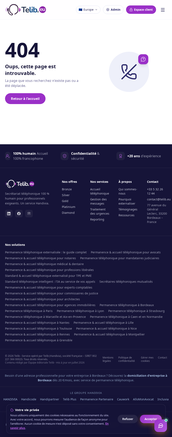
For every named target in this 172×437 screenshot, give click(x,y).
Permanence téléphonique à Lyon (80, 311)
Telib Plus (69, 399)
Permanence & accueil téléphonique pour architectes (42, 299)
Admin (115, 10)
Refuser (127, 419)
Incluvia (163, 399)
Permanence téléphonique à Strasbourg (136, 311)
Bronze (67, 189)
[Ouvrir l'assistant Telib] (160, 425)
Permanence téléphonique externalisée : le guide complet (46, 252)
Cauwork (123, 399)
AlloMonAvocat (143, 399)
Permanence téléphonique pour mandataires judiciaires (119, 258)
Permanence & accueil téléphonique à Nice (106, 328)
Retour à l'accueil (25, 98)
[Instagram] (29, 213)
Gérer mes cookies (147, 359)
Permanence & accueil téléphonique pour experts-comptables (48, 287)
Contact (162, 357)
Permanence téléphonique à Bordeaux (127, 305)
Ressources (126, 215)
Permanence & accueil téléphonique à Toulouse (38, 328)
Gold (65, 201)
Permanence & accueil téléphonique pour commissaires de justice (51, 293)
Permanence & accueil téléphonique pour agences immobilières (50, 305)
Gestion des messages (98, 201)
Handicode (28, 399)
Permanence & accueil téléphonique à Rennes (37, 334)
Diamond (68, 213)
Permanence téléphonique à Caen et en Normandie (126, 317)
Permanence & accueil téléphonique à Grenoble (38, 340)
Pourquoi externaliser (127, 201)
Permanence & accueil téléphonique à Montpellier (109, 334)
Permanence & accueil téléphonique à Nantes (37, 323)
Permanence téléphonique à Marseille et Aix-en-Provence (45, 317)
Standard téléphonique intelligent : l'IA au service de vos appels (50, 282)
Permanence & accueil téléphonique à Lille (104, 323)
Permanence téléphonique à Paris (29, 311)
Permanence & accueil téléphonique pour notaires (40, 258)
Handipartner (49, 399)
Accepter (151, 419)
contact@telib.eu (159, 199)
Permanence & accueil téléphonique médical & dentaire (44, 264)
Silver (66, 195)
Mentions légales (108, 359)
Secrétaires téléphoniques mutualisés (126, 282)
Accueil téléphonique (99, 191)
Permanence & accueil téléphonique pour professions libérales (49, 270)
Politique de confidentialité (126, 359)
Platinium (68, 207)
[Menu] (163, 9)
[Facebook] (19, 213)
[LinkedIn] (9, 213)
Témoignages (128, 209)
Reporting (97, 219)
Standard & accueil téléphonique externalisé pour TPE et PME (48, 276)
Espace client (143, 10)
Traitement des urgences (99, 211)
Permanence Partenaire (96, 399)
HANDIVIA (10, 399)
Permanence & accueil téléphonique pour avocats (126, 252)
